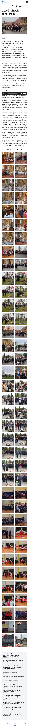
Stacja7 (14, 725)
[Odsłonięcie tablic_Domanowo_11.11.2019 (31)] (8, 359)
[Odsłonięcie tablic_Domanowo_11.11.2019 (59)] (8, 546)
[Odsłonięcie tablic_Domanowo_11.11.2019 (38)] (21, 399)
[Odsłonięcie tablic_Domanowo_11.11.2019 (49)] (8, 479)
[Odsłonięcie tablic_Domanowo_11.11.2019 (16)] (21, 252)
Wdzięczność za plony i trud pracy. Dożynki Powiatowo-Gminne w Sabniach (13, 703)
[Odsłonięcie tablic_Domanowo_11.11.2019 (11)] (8, 225)
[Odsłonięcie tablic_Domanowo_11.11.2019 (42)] (21, 426)
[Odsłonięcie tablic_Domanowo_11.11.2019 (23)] (8, 305)
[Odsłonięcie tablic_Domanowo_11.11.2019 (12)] (21, 225)
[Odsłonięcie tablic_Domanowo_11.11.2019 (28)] (14, 25)
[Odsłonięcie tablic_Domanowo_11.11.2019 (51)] (8, 493)
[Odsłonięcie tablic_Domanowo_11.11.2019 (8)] (21, 198)
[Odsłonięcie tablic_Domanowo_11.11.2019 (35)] (8, 386)
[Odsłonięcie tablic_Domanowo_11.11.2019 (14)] (21, 238)
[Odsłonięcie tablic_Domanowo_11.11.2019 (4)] (21, 171)
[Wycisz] (22, 93)
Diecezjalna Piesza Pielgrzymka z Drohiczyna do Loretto (11, 691)
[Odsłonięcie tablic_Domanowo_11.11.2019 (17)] (8, 265)
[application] (14, 93)
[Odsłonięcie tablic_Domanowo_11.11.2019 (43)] (8, 439)
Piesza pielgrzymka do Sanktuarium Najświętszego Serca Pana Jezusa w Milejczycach (12, 714)
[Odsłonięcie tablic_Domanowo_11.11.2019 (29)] (8, 345)
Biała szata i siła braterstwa (10, 672)
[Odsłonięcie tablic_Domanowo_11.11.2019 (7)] (8, 198)
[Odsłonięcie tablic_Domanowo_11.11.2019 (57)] (8, 533)
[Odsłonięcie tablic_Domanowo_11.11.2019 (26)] (21, 319)
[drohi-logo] (4, 2)
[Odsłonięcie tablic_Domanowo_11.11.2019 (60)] (21, 546)
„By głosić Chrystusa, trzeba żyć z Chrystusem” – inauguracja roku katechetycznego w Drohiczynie (11, 655)
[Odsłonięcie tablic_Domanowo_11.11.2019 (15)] (8, 252)
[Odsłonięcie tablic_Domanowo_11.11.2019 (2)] (21, 158)
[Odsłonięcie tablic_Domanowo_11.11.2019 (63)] (8, 573)
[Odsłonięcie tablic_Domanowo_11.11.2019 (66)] (21, 587)
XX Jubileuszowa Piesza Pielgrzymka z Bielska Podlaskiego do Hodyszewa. (13, 661)
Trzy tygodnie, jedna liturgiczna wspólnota (13, 676)
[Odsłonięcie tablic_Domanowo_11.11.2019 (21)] (8, 292)
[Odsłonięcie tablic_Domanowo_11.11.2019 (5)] (8, 185)
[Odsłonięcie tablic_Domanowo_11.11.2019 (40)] (21, 412)
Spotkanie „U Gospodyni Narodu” (11, 680)
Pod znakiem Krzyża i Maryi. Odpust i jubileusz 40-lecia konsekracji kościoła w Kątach (13, 697)
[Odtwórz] (3, 93)
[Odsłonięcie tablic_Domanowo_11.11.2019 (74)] (21, 640)
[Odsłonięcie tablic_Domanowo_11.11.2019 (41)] (8, 426)
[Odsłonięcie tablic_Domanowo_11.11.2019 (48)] (21, 466)
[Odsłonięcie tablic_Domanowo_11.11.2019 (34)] (21, 372)
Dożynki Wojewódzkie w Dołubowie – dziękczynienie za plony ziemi (12, 708)
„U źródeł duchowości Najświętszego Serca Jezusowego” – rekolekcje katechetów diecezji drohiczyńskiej (14, 667)
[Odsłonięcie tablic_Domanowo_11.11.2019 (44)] (21, 439)
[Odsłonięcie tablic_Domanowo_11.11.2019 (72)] (21, 627)
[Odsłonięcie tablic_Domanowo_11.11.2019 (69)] (8, 614)
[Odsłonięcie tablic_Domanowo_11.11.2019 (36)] (21, 386)
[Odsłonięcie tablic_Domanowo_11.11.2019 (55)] (8, 520)
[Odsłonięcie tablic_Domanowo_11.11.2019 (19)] (8, 278)
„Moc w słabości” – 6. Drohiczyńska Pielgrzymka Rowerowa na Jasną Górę (12, 685)
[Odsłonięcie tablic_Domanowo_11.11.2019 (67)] (8, 600)
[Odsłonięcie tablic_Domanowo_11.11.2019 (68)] (21, 600)
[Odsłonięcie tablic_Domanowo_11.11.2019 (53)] (8, 506)
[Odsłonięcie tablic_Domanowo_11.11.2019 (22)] (21, 292)
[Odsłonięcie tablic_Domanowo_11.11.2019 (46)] (21, 453)
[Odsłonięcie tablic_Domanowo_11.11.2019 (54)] (21, 506)
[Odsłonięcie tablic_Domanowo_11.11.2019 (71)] (8, 627)
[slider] (25, 93)
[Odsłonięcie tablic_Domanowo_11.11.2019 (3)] (8, 171)
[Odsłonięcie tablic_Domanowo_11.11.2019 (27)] (8, 332)
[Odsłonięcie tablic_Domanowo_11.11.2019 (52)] (21, 493)
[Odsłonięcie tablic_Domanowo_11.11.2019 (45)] (8, 453)
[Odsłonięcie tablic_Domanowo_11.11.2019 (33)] (8, 372)
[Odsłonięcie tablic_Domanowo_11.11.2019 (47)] (8, 466)
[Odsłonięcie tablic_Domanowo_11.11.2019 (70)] (21, 614)
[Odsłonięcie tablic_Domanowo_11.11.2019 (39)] (8, 412)
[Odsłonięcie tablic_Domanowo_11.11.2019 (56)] (21, 520)
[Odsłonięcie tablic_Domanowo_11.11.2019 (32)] (21, 359)
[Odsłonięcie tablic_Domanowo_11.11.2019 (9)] (8, 211)
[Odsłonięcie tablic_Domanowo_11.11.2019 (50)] (21, 479)
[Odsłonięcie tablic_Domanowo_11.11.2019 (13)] (8, 238)
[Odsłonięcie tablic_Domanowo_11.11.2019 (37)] (8, 399)
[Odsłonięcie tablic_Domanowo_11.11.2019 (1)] (8, 158)
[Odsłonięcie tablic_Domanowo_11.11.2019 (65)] (8, 587)
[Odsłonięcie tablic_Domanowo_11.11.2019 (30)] (21, 345)
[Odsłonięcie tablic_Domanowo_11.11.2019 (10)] (21, 211)
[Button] (13, 5)
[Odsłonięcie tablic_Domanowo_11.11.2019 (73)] (8, 640)
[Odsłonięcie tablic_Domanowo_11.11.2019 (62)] (21, 560)
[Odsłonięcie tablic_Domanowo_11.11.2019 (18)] (21, 265)
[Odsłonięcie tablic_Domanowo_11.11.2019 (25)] (8, 319)
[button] (27, 2)
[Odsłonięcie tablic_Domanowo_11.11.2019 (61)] (8, 560)
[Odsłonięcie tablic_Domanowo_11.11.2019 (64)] (21, 573)
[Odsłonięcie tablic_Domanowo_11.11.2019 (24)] (21, 305)
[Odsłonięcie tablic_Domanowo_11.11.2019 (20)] (21, 278)
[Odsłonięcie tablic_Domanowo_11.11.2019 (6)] (21, 185)
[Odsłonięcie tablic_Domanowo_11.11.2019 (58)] (21, 533)
